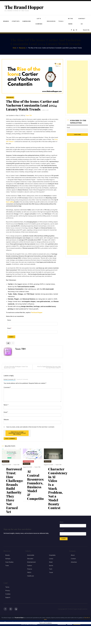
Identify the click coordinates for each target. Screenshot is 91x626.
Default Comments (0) (9, 379)
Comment (7, 387)
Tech (50, 569)
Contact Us (81, 21)
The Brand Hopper (24, 7)
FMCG (29, 572)
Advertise (74, 562)
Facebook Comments (22, 379)
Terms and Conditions (45, 623)
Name (6, 405)
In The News (70, 21)
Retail (50, 562)
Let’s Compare (38, 21)
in (10, 609)
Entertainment (31, 562)
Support (7, 597)
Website (6, 419)
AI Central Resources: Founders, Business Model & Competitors (37, 485)
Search (85, 30)
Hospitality (52, 555)
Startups (15, 21)
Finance (29, 569)
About (73, 555)
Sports (51, 565)
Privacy (7, 590)
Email (6, 412)
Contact (73, 558)
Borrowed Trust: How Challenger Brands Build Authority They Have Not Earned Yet (15, 490)
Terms (7, 587)
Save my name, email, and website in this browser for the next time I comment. (30, 427)
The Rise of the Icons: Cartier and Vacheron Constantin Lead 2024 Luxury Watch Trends (32, 105)
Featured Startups (28, 461)
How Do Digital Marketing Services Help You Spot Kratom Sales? (49, 367)
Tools (60, 21)
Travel (51, 572)
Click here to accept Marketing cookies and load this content (17, 433)
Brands (6, 21)
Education (30, 558)
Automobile (30, 555)
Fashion (29, 565)
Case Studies (9, 562)
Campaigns (26, 21)
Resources (51, 21)
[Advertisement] (77, 87)
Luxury (51, 558)
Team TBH (29, 115)
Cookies (7, 594)
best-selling (10, 202)
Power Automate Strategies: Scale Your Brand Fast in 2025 (16, 367)
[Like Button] (8, 343)
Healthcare (30, 576)
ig (16, 609)
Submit (11, 336)
